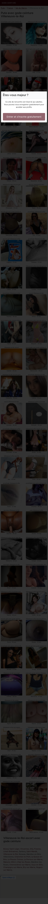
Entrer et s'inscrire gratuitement (24, 116)
